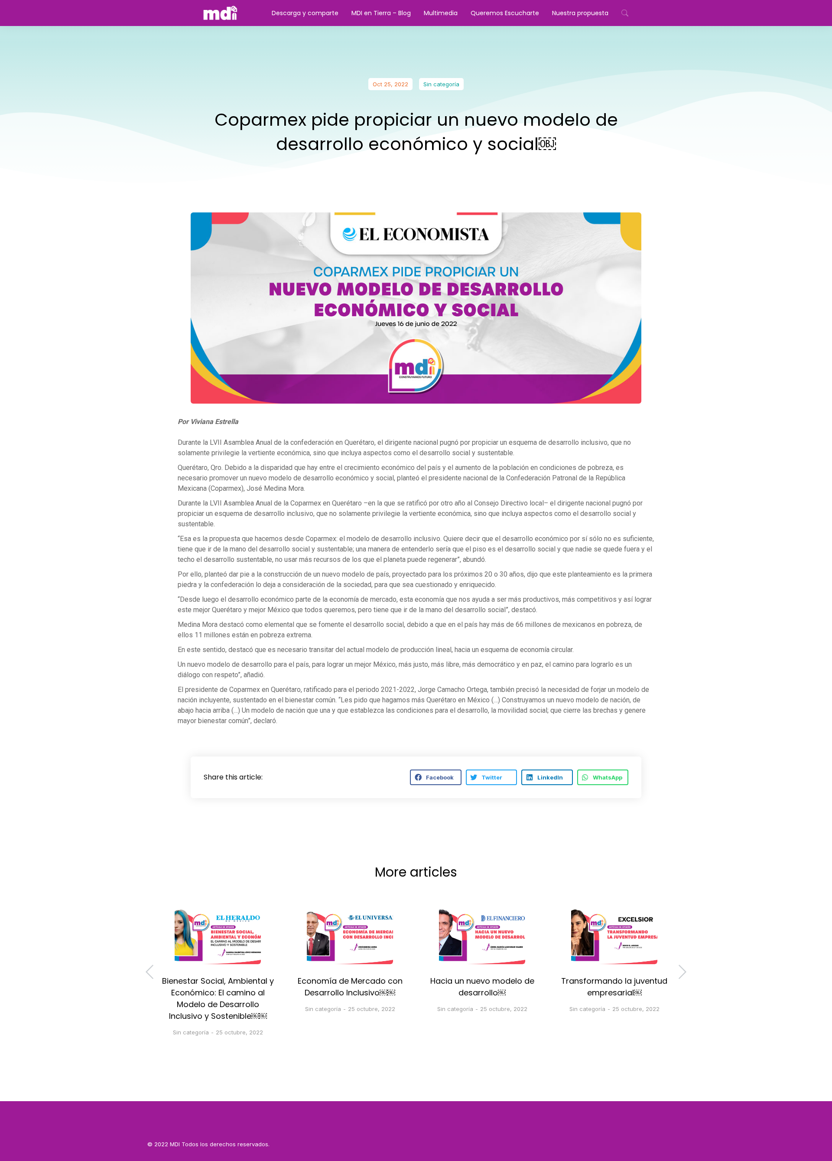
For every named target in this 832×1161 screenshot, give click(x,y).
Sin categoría (441, 84)
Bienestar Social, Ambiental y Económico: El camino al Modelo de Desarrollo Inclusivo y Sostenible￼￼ (218, 998)
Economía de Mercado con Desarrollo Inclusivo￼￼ (350, 986)
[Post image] (218, 935)
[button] (435, 777)
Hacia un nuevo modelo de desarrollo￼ (482, 986)
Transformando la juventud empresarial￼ (614, 986)
